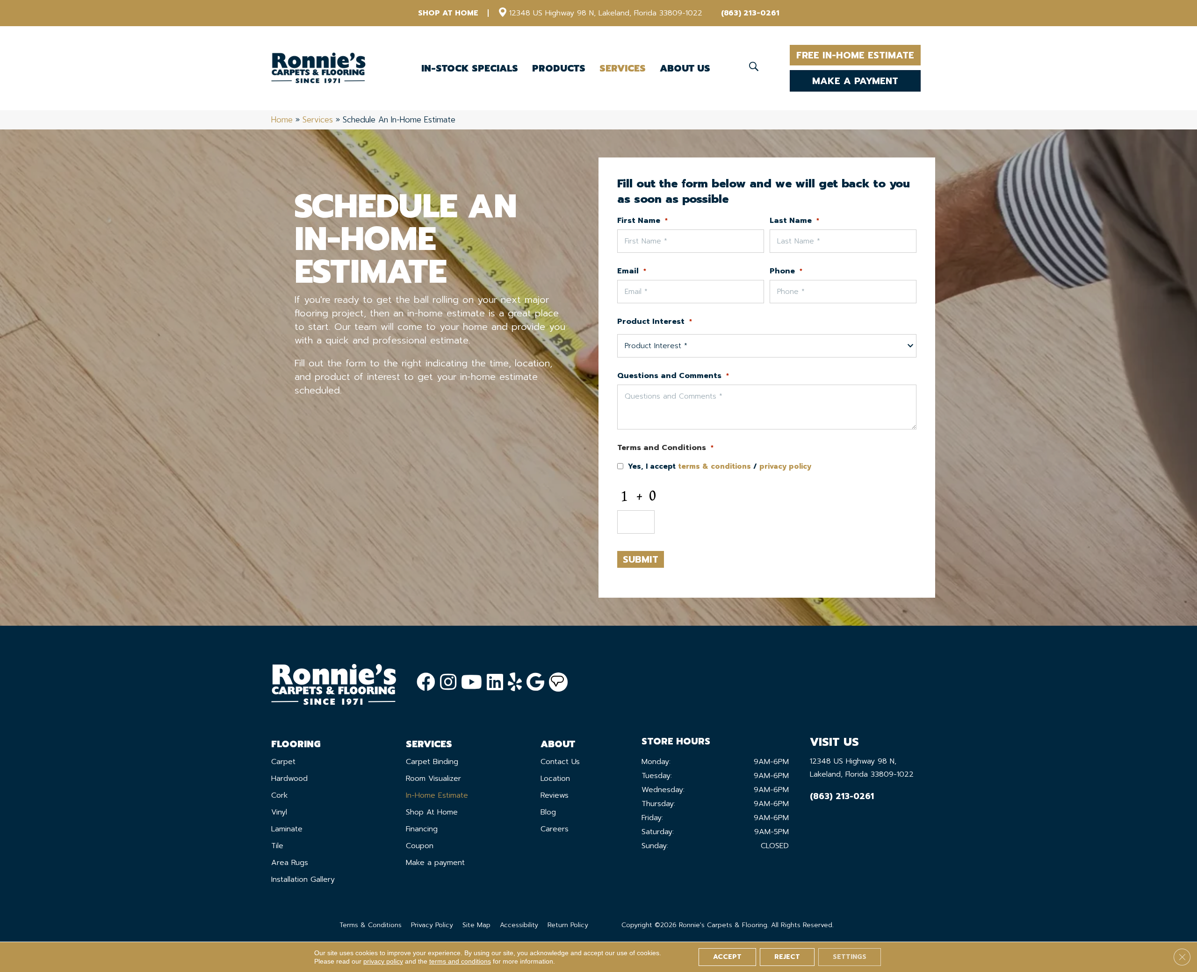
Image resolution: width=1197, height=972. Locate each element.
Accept (727, 957)
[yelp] (515, 682)
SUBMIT (640, 559)
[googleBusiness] (535, 682)
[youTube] (471, 682)
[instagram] (448, 682)
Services (318, 120)
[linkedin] (495, 682)
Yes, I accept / (719, 466)
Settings (849, 957)
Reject (787, 957)
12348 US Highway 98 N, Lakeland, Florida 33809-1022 (605, 13)
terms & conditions (714, 466)
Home (282, 120)
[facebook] (426, 682)
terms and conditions (460, 961)
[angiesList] (558, 682)
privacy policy (785, 466)
